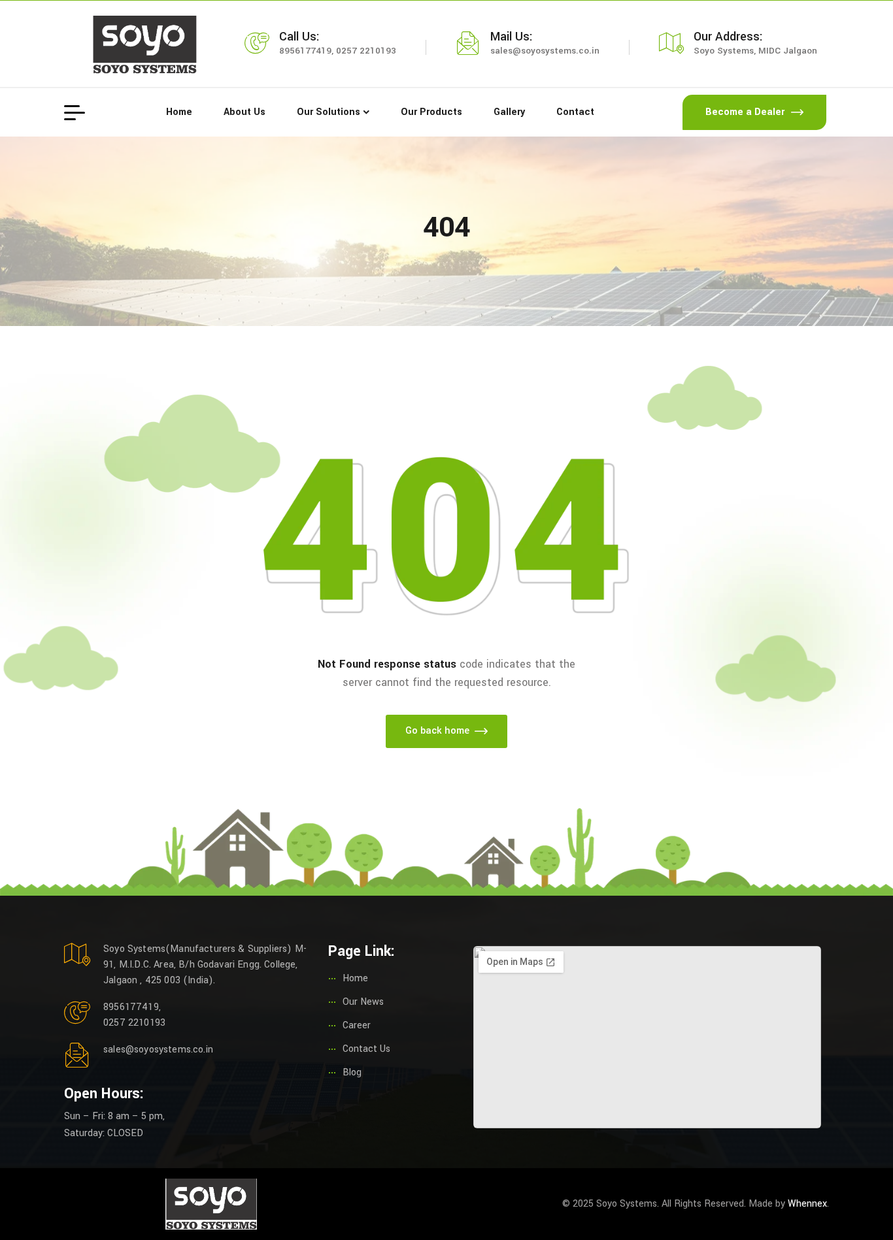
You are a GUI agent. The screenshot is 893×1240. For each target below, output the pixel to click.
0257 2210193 (366, 50)
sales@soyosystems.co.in (544, 50)
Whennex (807, 1204)
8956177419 (305, 50)
